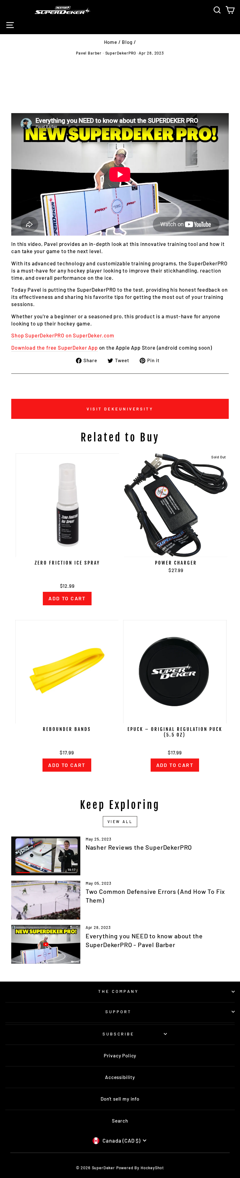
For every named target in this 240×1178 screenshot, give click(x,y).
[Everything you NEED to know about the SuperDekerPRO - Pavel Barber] (45, 944)
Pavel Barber (89, 52)
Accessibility (120, 1077)
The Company (118, 991)
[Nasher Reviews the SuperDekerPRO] (45, 856)
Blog (127, 42)
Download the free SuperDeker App (54, 347)
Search (120, 1120)
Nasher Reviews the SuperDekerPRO (139, 847)
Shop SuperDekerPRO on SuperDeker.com (62, 335)
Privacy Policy (120, 1055)
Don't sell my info (120, 1099)
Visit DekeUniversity (120, 408)
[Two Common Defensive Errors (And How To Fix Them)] (45, 900)
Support (118, 1011)
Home (110, 42)
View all (120, 821)
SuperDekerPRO (121, 52)
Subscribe (118, 1033)
